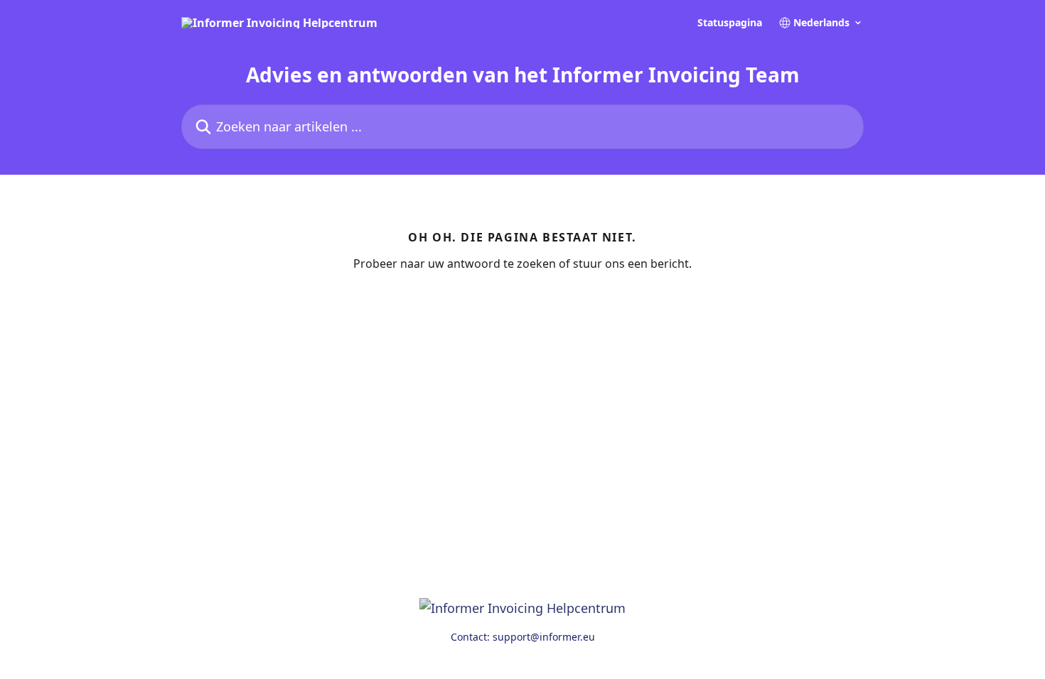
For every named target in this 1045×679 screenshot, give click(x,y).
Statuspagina (729, 23)
